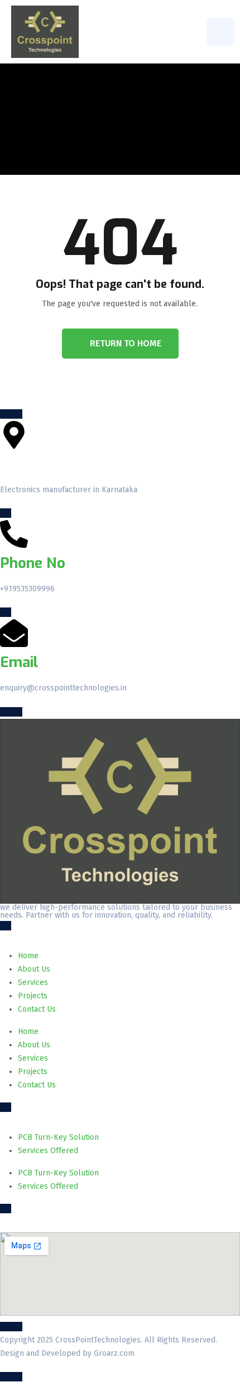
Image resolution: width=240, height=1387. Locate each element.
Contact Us (37, 1009)
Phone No (32, 563)
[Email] (14, 633)
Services (33, 982)
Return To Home (125, 343)
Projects (32, 996)
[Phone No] (14, 534)
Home (28, 955)
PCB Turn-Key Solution (58, 1137)
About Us (34, 969)
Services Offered (48, 1150)
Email (19, 662)
